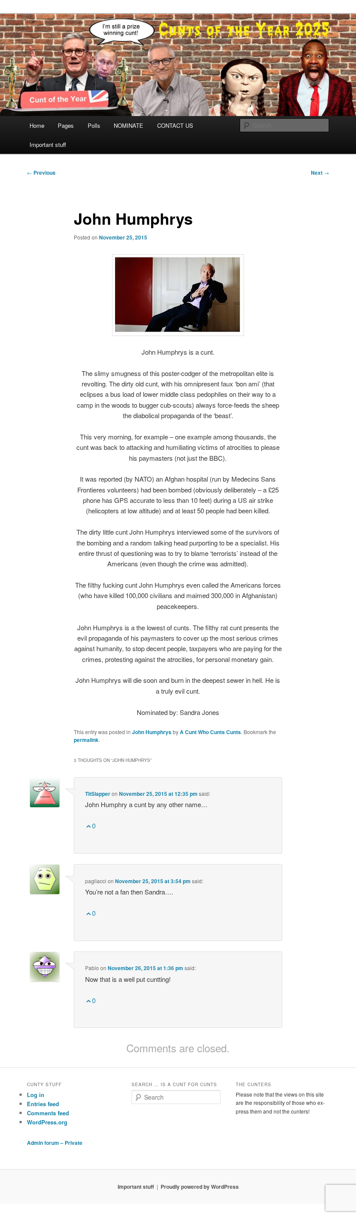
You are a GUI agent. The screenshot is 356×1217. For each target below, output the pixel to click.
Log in (35, 1095)
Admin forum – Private (54, 1143)
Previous (41, 172)
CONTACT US (175, 125)
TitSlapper (97, 794)
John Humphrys (151, 732)
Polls (94, 125)
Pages (66, 125)
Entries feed (43, 1104)
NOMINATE (128, 125)
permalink (86, 740)
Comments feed (48, 1113)
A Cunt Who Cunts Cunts (210, 732)
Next (320, 172)
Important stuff (48, 144)
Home (37, 125)
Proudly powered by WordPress (200, 1186)
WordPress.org (47, 1122)
